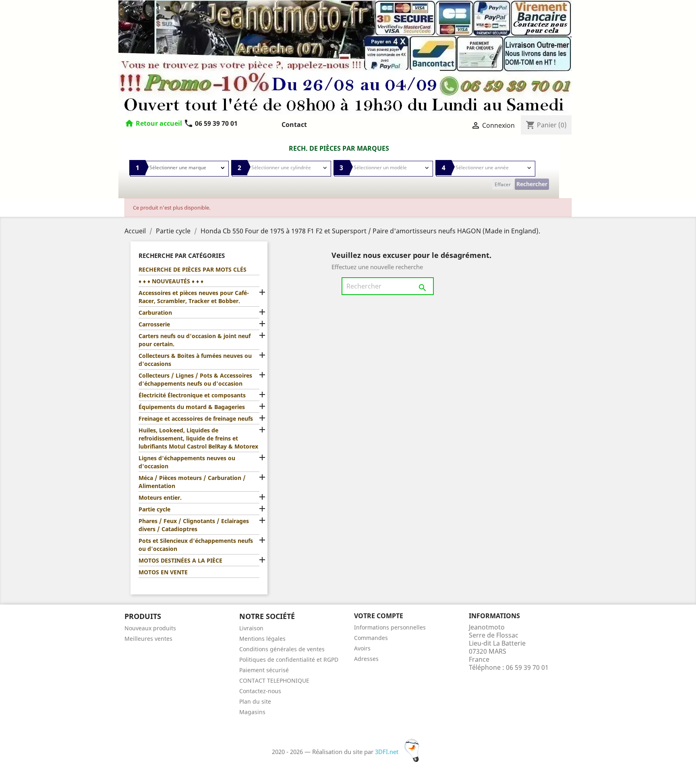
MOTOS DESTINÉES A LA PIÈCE (180, 560)
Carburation (155, 312)
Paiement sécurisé (264, 670)
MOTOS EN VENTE (163, 572)
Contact (294, 124)
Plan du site (255, 701)
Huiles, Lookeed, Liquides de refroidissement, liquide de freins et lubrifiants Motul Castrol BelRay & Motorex (198, 438)
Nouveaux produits (150, 628)
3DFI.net (387, 752)
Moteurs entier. (160, 497)
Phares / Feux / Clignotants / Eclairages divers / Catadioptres (194, 525)
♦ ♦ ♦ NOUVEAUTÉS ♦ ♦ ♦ (171, 281)
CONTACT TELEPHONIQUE (274, 680)
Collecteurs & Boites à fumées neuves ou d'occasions (195, 360)
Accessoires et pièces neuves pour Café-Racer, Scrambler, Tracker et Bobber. (194, 297)
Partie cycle (154, 509)
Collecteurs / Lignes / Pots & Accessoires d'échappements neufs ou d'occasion (195, 379)
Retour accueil (159, 123)
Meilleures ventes (148, 638)
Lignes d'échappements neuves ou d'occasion (187, 462)
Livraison (251, 628)
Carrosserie (154, 324)
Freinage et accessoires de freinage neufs (196, 418)
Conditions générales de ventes (282, 649)
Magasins (252, 712)
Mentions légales (262, 638)
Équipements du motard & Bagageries (192, 407)
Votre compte (378, 615)
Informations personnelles (390, 627)
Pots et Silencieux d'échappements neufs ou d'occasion (196, 545)
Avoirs (362, 648)
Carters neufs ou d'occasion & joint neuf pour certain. (195, 340)
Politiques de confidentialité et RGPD (288, 659)
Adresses (366, 659)
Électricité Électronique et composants (192, 395)
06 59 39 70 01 (211, 123)
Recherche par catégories (182, 255)
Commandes (371, 638)
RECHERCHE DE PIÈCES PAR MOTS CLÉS (192, 269)
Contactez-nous (260, 691)
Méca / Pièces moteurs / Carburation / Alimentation (192, 482)
